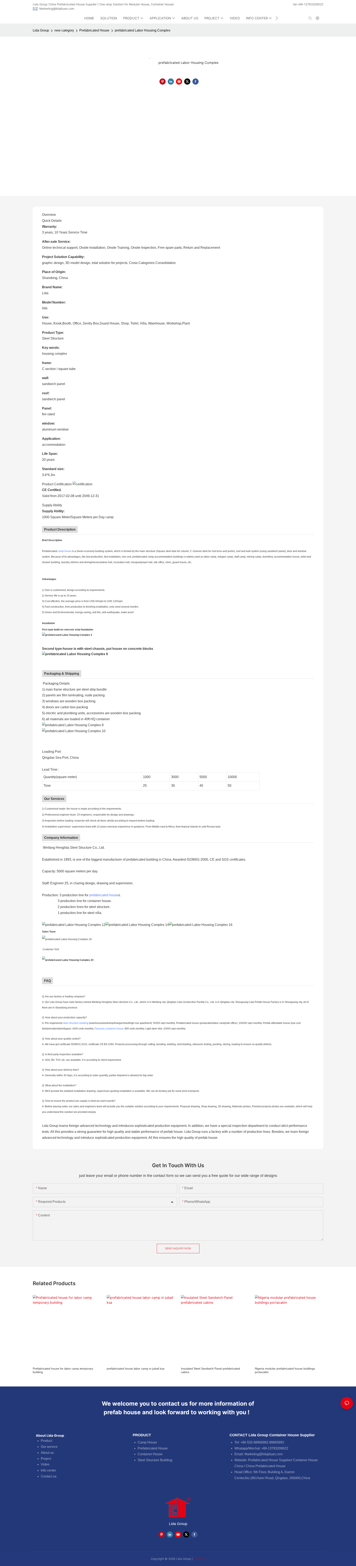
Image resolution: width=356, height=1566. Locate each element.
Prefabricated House (94, 30)
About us (47, 1452)
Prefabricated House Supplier (269, 1460)
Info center (48, 1470)
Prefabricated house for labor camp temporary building (63, 1370)
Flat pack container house (109, 1028)
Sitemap (200, 1558)
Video (45, 1464)
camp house (64, 551)
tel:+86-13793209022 (308, 4)
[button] (277, 18)
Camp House (147, 1442)
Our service (49, 1446)
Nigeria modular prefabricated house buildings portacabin (285, 1370)
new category (64, 30)
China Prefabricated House (266, 1466)
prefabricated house (103, 895)
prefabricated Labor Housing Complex (142, 30)
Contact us (48, 1476)
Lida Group (41, 30)
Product (46, 1440)
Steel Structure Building (155, 1460)
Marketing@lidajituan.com (56, 8)
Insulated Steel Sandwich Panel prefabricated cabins (210, 1370)
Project (46, 1458)
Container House (150, 1454)
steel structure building (75, 1023)
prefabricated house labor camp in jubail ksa (135, 1368)
